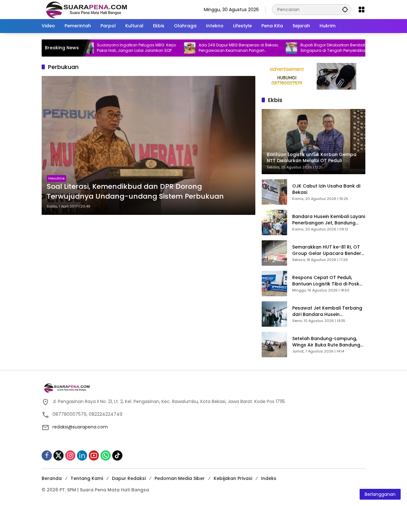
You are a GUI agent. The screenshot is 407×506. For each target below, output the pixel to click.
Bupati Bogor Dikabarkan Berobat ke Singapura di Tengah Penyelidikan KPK (322, 48)
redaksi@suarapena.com (80, 427)
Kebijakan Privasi (233, 478)
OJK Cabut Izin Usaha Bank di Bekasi (326, 189)
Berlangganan (380, 494)
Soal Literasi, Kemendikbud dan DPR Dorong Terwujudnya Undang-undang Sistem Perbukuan (135, 191)
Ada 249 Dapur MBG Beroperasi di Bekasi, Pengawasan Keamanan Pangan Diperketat (223, 48)
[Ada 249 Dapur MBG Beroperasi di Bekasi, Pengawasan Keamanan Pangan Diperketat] (174, 48)
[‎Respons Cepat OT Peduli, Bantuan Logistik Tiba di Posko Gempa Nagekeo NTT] (274, 283)
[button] (345, 9)
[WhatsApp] (105, 455)
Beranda (52, 478)
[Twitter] (58, 455)
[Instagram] (70, 455)
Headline (56, 178)
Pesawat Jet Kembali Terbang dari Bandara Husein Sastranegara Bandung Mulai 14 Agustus (327, 311)
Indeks (268, 478)
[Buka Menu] (361, 9)
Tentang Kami (87, 478)
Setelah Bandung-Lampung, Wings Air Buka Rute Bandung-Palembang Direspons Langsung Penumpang (327, 342)
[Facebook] (47, 455)
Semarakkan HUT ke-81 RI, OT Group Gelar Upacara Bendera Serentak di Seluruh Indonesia (328, 250)
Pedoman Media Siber (180, 478)
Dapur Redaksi (129, 478)
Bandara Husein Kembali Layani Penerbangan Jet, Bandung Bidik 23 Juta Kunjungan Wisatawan (328, 220)
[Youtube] (94, 455)
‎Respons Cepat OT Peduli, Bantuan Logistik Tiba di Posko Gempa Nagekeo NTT (327, 281)
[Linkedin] (82, 455)
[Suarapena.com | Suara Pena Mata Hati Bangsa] (87, 9)
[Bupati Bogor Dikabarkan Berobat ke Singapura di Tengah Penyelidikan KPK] (275, 48)
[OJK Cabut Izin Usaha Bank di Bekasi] (274, 192)
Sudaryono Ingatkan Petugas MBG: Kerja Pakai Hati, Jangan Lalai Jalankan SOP (120, 48)
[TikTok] (117, 455)
